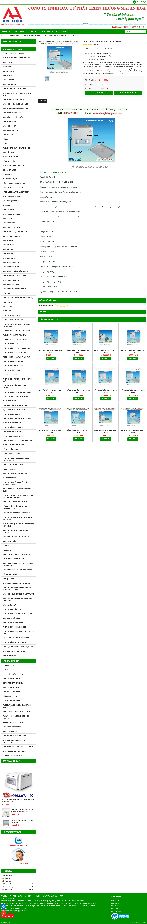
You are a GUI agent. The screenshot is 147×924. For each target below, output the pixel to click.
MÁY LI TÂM (7, 62)
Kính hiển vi (115, 903)
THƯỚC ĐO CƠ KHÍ (10, 374)
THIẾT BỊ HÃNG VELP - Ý (12, 423)
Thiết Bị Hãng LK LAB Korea (14, 642)
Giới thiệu (19, 31)
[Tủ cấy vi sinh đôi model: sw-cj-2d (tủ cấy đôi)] (6, 827)
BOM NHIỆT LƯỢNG (10, 170)
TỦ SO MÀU (7, 311)
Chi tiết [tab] (42, 101)
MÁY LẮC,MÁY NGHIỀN (11, 227)
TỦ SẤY (5, 143)
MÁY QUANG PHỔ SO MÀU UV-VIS (15, 271)
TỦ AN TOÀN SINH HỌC (11, 454)
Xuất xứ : (92, 56)
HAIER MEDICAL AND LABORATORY (16, 192)
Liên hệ (64, 31)
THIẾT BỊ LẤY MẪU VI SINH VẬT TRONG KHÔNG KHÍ (17, 518)
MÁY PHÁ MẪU (8, 245)
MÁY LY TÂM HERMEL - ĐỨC (13, 465)
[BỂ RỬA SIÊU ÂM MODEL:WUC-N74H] (133, 416)
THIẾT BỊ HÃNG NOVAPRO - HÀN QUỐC (17, 392)
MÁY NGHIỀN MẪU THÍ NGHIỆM (14, 89)
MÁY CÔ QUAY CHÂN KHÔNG (13, 117)
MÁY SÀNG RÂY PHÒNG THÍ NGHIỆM (16, 554)
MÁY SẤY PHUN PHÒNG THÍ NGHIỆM (16, 638)
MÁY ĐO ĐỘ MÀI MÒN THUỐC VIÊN (15, 108)
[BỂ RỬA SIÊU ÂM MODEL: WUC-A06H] (133, 376)
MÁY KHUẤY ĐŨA (9, 258)
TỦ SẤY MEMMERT (10, 469)
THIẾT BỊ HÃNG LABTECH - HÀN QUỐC (17, 352)
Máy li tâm (114, 909)
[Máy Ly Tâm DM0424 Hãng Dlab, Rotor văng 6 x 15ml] (18, 781)
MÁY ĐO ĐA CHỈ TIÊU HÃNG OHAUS (16, 537)
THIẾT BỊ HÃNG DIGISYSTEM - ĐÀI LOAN (17, 440)
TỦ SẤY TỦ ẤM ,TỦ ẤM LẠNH (13, 320)
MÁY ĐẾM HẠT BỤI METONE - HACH (16, 232)
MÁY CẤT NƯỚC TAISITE (12, 678)
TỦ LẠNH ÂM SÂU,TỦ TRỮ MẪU (14, 335)
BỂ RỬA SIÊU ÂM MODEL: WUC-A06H (133, 391)
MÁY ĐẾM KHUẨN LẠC (11, 267)
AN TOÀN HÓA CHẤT (10, 157)
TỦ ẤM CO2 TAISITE (10, 696)
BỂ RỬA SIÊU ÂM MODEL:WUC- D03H (78, 391)
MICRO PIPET (8, 205)
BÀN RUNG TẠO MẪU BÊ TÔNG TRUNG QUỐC (17, 490)
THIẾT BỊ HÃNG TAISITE (11, 414)
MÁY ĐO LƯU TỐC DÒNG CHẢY (14, 276)
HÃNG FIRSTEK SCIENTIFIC (13, 196)
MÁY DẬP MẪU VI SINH (11, 284)
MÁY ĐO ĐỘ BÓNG (9, 655)
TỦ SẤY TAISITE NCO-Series (13, 53)
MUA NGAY (51, 358)
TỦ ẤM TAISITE (8, 665)
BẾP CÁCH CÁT (8, 71)
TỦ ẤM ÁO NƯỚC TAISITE (12, 755)
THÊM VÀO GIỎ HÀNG (128, 93)
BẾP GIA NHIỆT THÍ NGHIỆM (13, 683)
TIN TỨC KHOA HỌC (48, 31)
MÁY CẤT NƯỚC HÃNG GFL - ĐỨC (15, 473)
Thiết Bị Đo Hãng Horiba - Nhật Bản (17, 614)
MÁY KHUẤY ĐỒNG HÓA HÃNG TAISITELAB (14, 741)
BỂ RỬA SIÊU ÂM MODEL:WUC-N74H (132, 431)
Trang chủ (6, 31)
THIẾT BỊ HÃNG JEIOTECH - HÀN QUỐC (17, 418)
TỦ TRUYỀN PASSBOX (11, 574)
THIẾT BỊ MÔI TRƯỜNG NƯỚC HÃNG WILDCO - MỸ (16, 325)
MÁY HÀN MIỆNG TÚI (10, 130)
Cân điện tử (115, 900)
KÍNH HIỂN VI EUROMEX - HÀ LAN (15, 502)
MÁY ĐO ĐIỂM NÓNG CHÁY (13, 113)
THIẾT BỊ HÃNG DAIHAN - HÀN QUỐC (16, 348)
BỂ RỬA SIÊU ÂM (9, 161)
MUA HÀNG (99, 93)
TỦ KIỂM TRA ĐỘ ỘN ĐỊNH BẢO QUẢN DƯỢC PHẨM (17, 706)
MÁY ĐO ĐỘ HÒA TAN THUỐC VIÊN (15, 104)
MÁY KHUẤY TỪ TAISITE (12, 727)
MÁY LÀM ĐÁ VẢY (9, 541)
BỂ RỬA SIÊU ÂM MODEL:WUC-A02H (78, 431)
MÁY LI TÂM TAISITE (10, 731)
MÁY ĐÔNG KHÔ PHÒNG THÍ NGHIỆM (16, 583)
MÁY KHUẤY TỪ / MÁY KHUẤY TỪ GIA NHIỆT (17, 94)
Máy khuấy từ (116, 911)
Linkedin (109, 48)
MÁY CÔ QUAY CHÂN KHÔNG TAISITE (16, 711)
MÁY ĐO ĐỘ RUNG (9, 240)
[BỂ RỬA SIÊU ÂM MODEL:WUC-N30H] (106, 336)
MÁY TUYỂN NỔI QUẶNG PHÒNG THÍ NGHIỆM (16, 531)
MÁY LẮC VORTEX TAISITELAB (14, 751)
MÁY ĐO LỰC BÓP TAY (11, 280)
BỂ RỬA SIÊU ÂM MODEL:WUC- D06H (50, 391)
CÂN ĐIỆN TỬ (8, 174)
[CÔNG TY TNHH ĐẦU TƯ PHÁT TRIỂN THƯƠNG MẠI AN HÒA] (73, 28)
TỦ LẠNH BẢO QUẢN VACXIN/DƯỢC (16, 339)
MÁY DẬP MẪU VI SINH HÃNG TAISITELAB (18, 747)
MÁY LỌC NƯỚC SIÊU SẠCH (13, 622)
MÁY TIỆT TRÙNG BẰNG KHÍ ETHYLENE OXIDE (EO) (17, 599)
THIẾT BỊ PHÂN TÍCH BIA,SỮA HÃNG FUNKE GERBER (16, 483)
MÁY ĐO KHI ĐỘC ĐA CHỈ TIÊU (14, 432)
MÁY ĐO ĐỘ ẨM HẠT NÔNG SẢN (14, 289)
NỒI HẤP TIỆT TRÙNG (11, 201)
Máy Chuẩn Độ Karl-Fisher (14, 651)
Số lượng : (89, 84)
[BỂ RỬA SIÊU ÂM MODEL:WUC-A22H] (59, 56)
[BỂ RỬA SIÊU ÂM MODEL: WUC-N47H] (106, 416)
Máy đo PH (115, 906)
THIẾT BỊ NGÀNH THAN (11, 370)
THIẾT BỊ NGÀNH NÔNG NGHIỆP (14, 627)
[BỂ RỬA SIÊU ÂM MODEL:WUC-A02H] (78, 416)
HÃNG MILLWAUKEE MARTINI (13, 436)
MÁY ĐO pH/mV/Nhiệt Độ (12, 214)
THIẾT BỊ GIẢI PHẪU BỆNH (12, 609)
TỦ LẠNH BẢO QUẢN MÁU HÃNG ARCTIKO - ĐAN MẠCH (18, 525)
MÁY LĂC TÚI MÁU (9, 605)
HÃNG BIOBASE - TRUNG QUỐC (14, 187)
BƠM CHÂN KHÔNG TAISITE (13, 674)
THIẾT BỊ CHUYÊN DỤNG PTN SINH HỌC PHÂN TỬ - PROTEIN (17, 588)
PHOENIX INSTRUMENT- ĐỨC (13, 445)
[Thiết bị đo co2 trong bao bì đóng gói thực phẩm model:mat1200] (6, 816)
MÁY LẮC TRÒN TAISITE (12, 687)
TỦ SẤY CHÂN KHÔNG (11, 449)
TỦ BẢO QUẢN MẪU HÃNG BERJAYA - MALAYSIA (16, 387)
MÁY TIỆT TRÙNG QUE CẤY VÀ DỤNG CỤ (18, 647)
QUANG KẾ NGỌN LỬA (11, 236)
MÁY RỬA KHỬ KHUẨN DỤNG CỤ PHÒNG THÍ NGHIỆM (18, 564)
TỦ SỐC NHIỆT (8, 546)
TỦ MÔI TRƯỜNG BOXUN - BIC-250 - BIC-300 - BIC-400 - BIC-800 (18, 496)
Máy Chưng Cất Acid (11, 618)
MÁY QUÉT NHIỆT (9, 579)
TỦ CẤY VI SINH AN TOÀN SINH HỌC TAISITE (16, 717)
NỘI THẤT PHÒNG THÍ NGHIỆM (14, 559)
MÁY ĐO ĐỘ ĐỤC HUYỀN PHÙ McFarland (18, 594)
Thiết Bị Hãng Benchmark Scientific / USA (18, 632)
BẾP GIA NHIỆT (8, 67)
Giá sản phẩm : (90, 80)
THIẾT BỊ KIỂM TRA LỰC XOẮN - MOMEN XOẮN (17, 380)
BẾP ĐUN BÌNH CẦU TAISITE (13, 722)
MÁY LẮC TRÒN (8, 80)
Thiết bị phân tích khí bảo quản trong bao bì (16, 459)
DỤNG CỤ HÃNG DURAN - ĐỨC (14, 410)
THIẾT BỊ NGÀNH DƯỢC (11, 315)
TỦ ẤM (5, 139)
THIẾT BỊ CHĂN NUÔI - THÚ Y (13, 366)
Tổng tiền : (89, 88)
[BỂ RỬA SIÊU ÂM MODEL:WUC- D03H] (78, 376)
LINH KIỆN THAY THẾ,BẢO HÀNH (15, 405)
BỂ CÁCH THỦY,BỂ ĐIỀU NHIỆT (14, 165)
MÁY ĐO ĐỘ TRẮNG (10, 121)
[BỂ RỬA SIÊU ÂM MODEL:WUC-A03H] (51, 416)
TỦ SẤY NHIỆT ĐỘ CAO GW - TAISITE (16, 58)
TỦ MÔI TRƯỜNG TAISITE (12, 700)
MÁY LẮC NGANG (9, 84)
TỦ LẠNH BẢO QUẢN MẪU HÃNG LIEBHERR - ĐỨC (15, 507)
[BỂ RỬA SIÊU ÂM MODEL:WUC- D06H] (51, 376)
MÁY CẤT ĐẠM (8, 135)
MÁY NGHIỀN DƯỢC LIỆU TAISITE (15, 736)
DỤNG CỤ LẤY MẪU (10, 401)
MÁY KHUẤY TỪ (9, 223)
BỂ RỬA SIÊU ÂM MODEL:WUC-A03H (50, 431)
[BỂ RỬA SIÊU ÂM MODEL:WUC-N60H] (78, 336)
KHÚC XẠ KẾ (7, 306)
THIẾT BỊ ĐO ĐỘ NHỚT (11, 344)
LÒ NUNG (6, 293)
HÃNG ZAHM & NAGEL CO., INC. (14, 183)
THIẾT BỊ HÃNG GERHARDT (13, 427)
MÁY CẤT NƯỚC (9, 152)
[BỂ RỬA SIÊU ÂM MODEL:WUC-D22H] (133, 336)
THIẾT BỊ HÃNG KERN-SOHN (13, 361)
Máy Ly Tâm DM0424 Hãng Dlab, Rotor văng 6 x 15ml (18, 801)
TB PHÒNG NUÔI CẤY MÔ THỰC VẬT (16, 357)
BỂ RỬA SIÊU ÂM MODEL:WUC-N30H (105, 351)
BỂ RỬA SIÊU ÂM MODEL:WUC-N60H (78, 351)
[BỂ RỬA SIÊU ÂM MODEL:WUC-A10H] (106, 376)
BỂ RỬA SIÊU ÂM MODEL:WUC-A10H (105, 391)
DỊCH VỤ (31, 31)
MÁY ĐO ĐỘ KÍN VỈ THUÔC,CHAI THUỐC (17, 570)
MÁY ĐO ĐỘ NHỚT (9, 126)
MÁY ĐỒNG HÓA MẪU (11, 262)
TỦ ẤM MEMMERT (9, 478)
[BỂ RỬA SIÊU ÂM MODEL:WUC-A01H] (51, 336)
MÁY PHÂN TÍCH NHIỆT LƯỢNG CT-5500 (17, 513)
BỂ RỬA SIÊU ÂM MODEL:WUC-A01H (50, 351)
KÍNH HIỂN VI (7, 75)
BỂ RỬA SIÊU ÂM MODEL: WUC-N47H (105, 431)
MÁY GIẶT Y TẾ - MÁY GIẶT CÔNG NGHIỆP (18, 298)
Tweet (98, 48)
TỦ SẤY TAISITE (8, 670)
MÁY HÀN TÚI (8, 254)
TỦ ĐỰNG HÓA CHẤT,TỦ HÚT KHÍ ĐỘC (17, 330)
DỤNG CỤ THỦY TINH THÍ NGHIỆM (15, 396)
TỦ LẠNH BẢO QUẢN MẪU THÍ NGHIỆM (17, 148)
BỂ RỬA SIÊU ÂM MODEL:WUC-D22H (132, 351)
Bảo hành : (92, 59)
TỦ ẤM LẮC (7, 550)
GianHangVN (142, 922)
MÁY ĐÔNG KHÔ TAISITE (12, 692)
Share (87, 48)
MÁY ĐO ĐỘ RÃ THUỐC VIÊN (13, 99)
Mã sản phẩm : (90, 53)
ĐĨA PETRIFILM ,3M (10, 179)
